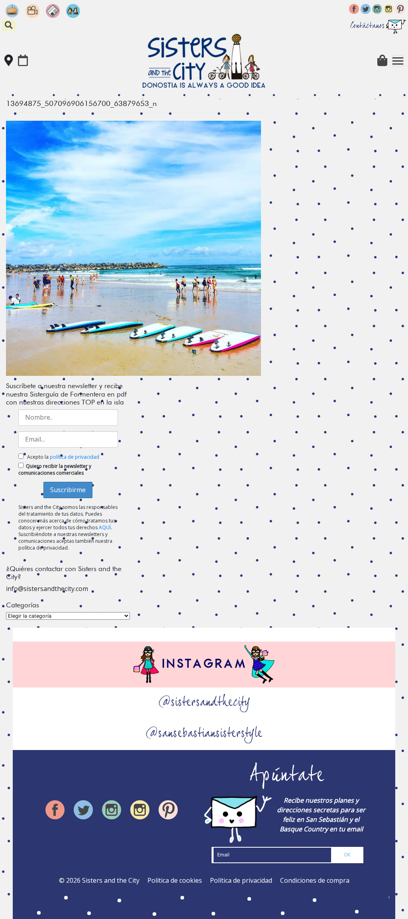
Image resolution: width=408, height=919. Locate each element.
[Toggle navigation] (398, 61)
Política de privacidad (241, 880)
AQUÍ (105, 527)
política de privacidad (74, 457)
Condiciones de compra (314, 880)
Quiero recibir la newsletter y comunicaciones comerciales (54, 469)
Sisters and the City (110, 880)
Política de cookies (174, 880)
